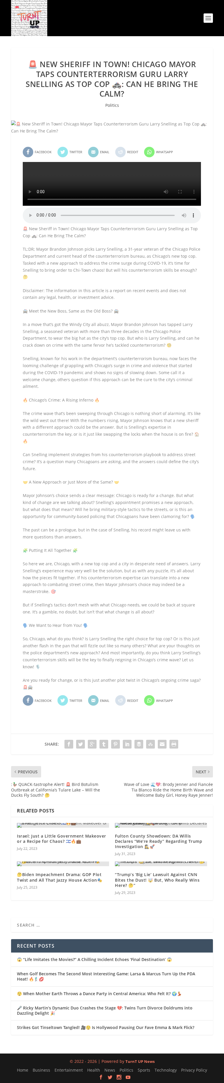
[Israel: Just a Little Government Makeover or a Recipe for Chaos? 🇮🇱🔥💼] (63, 825)
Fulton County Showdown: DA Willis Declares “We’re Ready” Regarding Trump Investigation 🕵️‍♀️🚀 (158, 841)
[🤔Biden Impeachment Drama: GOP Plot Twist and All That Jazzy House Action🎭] (63, 863)
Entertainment (69, 1070)
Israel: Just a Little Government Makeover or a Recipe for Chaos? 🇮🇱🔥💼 (61, 838)
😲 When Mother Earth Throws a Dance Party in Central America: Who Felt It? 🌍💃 (99, 993)
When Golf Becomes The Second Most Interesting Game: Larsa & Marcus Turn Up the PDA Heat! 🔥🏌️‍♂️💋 (106, 976)
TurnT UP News (140, 1061)
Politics (112, 105)
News (109, 1070)
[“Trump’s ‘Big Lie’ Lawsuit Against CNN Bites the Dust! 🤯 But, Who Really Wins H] (161, 863)
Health (93, 1070)
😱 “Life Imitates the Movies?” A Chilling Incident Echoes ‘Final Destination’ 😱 (94, 959)
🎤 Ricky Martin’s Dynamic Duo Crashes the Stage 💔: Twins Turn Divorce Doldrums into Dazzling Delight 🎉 (104, 1010)
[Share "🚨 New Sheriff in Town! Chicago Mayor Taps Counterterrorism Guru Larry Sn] (69, 744)
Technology (166, 1070)
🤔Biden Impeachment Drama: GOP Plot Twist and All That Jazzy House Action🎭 (59, 877)
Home (22, 1070)
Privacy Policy (194, 1070)
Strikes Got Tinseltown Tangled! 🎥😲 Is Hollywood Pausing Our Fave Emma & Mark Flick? (105, 1027)
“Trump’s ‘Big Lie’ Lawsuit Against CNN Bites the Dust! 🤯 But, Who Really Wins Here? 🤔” (157, 880)
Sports (144, 1070)
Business (41, 1070)
